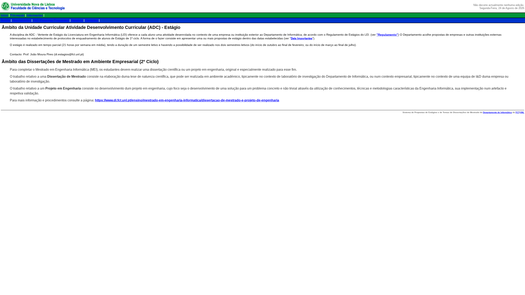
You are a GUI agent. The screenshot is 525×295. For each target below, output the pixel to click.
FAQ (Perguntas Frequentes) (51, 20)
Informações (35, 15)
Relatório (77, 20)
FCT (517, 112)
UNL (522, 112)
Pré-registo (17, 15)
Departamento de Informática (497, 112)
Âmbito (5, 20)
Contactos (91, 20)
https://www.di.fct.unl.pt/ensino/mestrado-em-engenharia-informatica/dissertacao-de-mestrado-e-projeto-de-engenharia (187, 100)
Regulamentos (22, 20)
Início (4, 15)
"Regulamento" (387, 34)
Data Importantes (301, 38)
